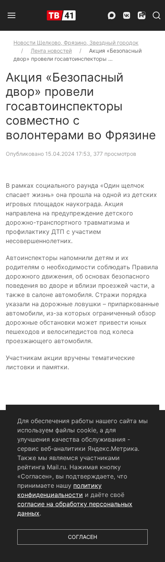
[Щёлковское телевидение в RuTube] (141, 15)
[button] (11, 15)
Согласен (82, 537)
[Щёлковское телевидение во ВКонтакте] (126, 15)
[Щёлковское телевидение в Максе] (111, 15)
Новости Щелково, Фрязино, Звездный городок (76, 42)
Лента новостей (51, 50)
